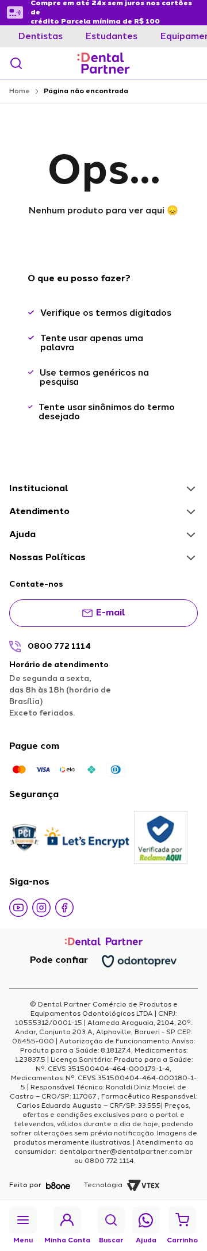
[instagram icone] (41, 907)
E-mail (110, 613)
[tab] (40, 37)
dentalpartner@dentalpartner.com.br (125, 1152)
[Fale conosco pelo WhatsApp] (146, 1220)
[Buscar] (16, 63)
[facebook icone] (64, 907)
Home (19, 91)
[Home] (103, 63)
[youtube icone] (18, 907)
